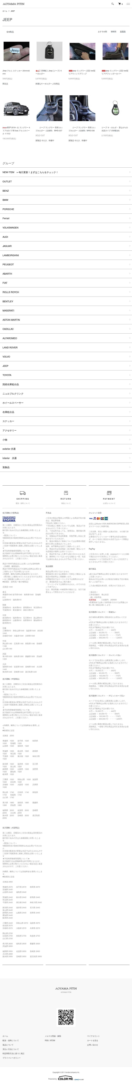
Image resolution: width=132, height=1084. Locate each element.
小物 (5, 439)
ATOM (52, 1040)
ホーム (5, 11)
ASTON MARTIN (11, 319)
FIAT (5, 282)
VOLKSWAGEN (10, 227)
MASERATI (8, 310)
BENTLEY (8, 301)
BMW (5, 199)
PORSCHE (8, 209)
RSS (46, 1040)
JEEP (13, 11)
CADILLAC (8, 328)
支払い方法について (11, 1049)
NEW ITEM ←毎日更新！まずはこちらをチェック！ (30, 172)
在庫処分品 (8, 412)
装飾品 (6, 467)
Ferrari (6, 218)
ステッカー (8, 421)
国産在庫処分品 (11, 384)
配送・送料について (11, 1040)
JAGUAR (7, 246)
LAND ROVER (10, 347)
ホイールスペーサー (13, 402)
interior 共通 (10, 458)
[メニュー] (128, 4)
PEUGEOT (8, 264)
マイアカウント (93, 1036)
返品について (8, 1044)
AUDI (5, 236)
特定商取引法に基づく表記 (13, 1053)
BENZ (6, 190)
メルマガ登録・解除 (53, 1036)
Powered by (52, 1079)
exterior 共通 (9, 448)
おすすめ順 (102, 31)
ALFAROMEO (10, 338)
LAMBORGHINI (11, 255)
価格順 (113, 31)
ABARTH (7, 273)
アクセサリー (9, 430)
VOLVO (6, 356)
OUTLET (7, 181)
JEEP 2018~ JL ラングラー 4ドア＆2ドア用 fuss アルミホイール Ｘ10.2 (16, 130)
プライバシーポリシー (12, 1057)
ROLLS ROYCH (11, 292)
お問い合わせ (92, 1044)
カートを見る (92, 1040)
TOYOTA (7, 375)
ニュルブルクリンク (13, 393)
